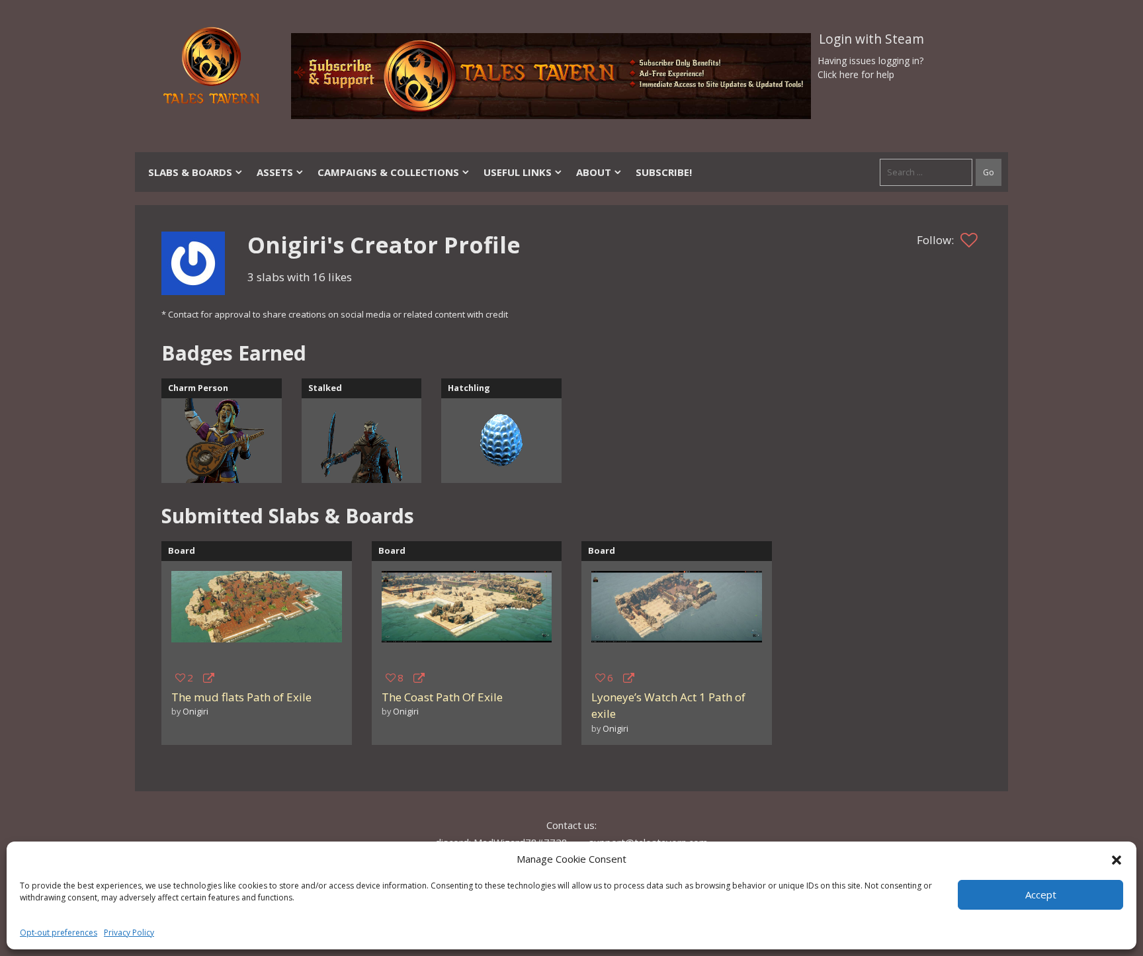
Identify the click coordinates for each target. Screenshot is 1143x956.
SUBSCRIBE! (664, 172)
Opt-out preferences (58, 932)
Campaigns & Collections (388, 172)
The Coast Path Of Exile (442, 697)
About (593, 172)
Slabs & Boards (190, 172)
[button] (1116, 858)
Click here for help (856, 74)
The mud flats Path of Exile (241, 697)
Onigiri (195, 711)
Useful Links (518, 172)
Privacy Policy (129, 932)
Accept (1040, 894)
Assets (275, 172)
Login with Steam (871, 39)
